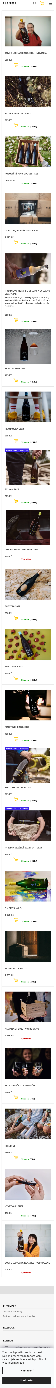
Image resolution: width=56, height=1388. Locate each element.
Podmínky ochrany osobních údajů (19, 1316)
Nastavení (27, 1370)
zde (22, 1362)
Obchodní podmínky (12, 1311)
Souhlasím (26, 1380)
